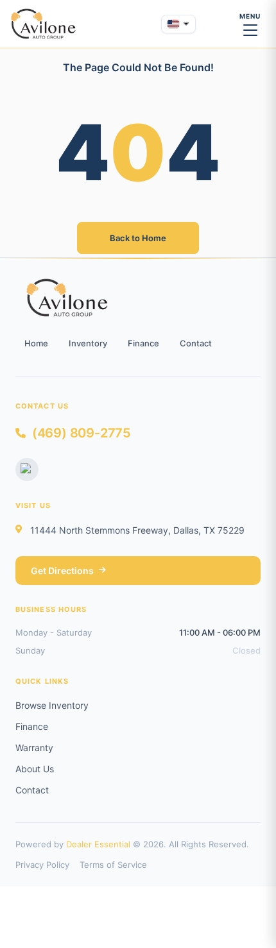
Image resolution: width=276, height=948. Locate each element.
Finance (143, 343)
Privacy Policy (42, 864)
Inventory (88, 343)
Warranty (34, 747)
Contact (196, 343)
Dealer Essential (98, 844)
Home (36, 343)
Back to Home (138, 238)
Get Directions (62, 570)
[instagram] (27, 469)
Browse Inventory (52, 705)
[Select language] (178, 24)
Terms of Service (113, 864)
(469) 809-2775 (81, 433)
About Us (34, 768)
